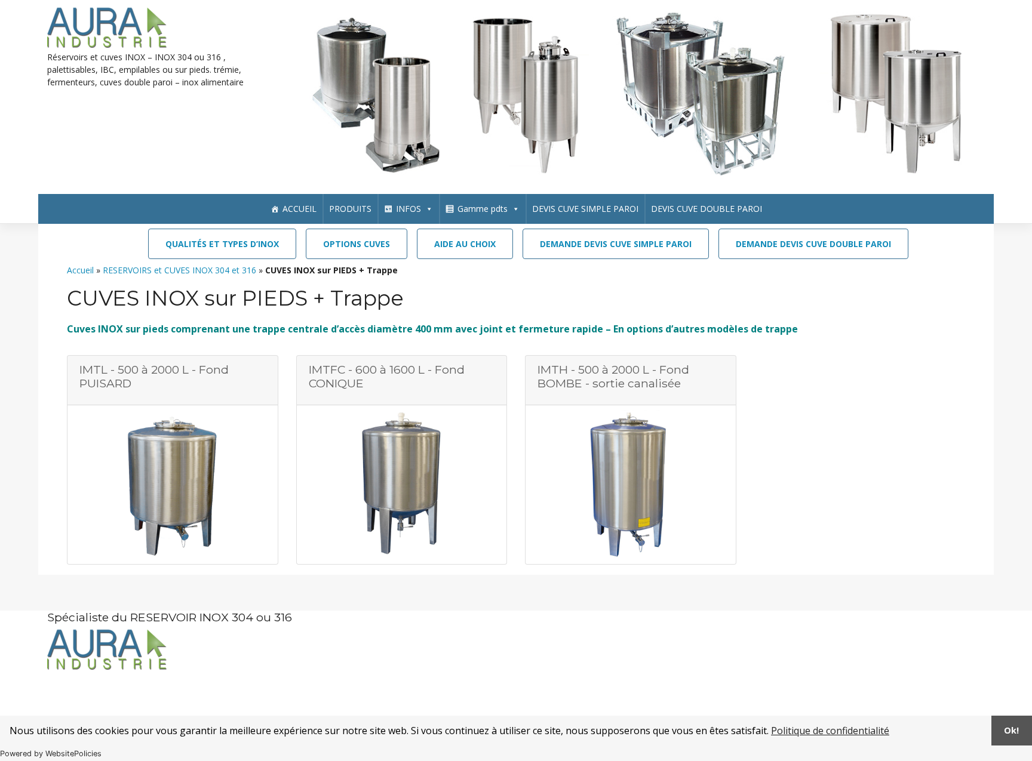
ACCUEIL (299, 208)
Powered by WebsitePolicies (51, 753)
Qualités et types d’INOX (222, 243)
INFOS (408, 208)
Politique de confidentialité (830, 730)
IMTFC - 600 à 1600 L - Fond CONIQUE (387, 376)
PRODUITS (350, 208)
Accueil (80, 270)
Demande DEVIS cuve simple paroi (616, 243)
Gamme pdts (482, 208)
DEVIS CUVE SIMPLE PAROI (585, 208)
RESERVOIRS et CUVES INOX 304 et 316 (179, 270)
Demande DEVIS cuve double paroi (813, 243)
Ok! (1011, 730)
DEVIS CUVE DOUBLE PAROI (706, 208)
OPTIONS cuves (356, 243)
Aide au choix (465, 243)
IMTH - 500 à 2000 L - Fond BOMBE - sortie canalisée (613, 376)
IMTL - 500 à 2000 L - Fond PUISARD (154, 376)
